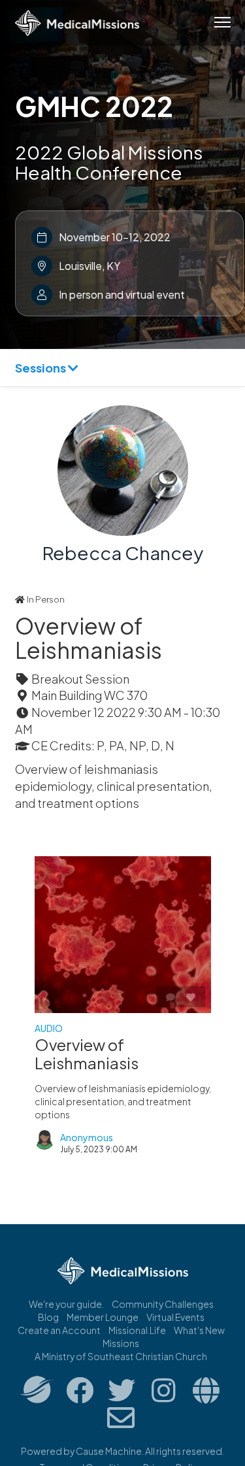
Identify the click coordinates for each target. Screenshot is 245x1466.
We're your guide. (66, 1304)
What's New (199, 1330)
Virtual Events (175, 1317)
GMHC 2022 (94, 106)
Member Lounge (103, 1317)
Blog (48, 1317)
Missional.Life (137, 1330)
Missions (121, 1343)
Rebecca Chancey (122, 552)
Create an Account (59, 1330)
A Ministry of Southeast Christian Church (121, 1356)
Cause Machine (109, 1451)
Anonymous (86, 1137)
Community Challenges (163, 1304)
